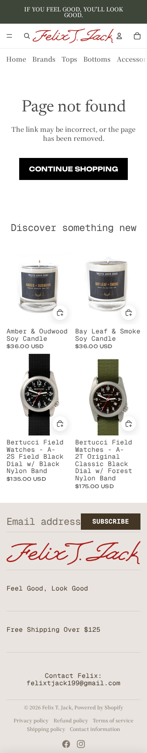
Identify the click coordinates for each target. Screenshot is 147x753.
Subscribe (110, 521)
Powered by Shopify (98, 707)
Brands (44, 59)
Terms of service (113, 720)
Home (16, 59)
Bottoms (97, 59)
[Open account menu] (119, 36)
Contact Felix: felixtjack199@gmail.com (73, 679)
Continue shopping (73, 169)
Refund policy (70, 720)
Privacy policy (31, 720)
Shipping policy (46, 728)
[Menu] (9, 36)
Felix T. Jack (56, 707)
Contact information (95, 728)
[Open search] (27, 36)
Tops (69, 59)
